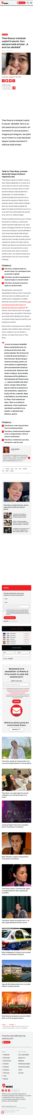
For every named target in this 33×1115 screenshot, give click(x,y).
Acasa (3, 1024)
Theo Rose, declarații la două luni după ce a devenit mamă (15, 284)
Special (5, 1079)
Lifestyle (6, 1067)
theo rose (7, 468)
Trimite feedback (9, 618)
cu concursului (14, 694)
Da (6, 599)
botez (12, 468)
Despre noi (21, 1058)
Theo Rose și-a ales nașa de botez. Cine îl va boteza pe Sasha (15, 426)
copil (16, 468)
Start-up (24, 1107)
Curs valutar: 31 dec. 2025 (16, 628)
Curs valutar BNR (23, 1055)
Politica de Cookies (24, 1064)
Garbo (13, 1107)
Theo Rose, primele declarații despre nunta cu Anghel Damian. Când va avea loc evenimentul (16, 433)
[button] (28, 3)
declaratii (25, 468)
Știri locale (6, 1058)
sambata (12, 470)
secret (20, 468)
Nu (6, 602)
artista (7, 470)
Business (6, 1070)
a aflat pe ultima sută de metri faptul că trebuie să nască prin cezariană (16, 305)
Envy (17, 1107)
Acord (20, 1070)
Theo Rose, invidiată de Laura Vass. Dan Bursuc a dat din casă (15, 441)
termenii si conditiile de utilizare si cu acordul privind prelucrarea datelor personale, (18, 691)
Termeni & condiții (23, 1067)
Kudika (9, 1107)
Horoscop (6, 1073)
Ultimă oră (6, 1055)
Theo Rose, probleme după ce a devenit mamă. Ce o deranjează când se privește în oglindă (16, 271)
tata (3, 470)
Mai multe (16, 729)
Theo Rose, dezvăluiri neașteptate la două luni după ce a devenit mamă (16, 278)
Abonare (16, 701)
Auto (4, 1076)
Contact (20, 1073)
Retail (20, 1107)
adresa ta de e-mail (16, 681)
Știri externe (7, 1061)
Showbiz (4, 34)
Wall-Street (4, 1107)
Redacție (21, 1061)
